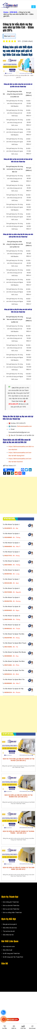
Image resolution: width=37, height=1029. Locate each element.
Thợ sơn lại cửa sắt (9, 931)
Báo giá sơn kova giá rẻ (10, 924)
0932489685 (8, 537)
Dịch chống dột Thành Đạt (11, 902)
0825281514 (8, 674)
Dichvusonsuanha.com (24, 426)
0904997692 (8, 574)
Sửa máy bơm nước (9, 946)
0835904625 (8, 610)
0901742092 (8, 647)
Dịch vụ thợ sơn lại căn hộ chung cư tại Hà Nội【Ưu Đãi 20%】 (18, 759)
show (12, 36)
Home (5, 12)
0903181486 (8, 583)
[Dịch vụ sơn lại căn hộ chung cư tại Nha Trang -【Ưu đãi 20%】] (18, 820)
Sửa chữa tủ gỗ (7, 950)
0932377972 (8, 555)
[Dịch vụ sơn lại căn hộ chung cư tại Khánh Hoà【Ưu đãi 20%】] (18, 783)
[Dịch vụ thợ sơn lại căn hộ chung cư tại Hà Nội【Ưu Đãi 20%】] (18, 747)
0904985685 (8, 656)
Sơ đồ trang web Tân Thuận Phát (13, 957)
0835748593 (8, 565)
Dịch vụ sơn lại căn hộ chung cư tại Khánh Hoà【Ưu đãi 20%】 (18, 796)
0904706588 (8, 592)
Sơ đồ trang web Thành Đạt (11, 953)
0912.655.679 (12, 1020)
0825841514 (8, 692)
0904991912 (8, 628)
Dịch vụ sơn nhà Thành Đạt (11, 909)
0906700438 (8, 619)
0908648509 (8, 546)
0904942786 (8, 601)
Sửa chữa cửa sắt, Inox (10, 928)
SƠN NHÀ (13, 12)
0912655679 (8, 528)
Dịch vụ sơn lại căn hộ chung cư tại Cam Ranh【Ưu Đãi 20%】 (18, 868)
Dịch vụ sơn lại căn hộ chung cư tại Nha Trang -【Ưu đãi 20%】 (18, 832)
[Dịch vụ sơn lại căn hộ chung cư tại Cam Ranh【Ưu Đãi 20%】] (18, 856)
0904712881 (8, 665)
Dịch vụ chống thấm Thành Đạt (12, 912)
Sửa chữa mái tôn (8, 935)
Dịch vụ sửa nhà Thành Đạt (11, 905)
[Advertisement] (18, 496)
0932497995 (8, 637)
